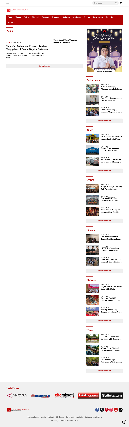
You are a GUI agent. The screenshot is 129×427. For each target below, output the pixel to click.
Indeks (43, 417)
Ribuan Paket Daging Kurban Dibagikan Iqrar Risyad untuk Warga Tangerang (110, 111)
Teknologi (55, 17)
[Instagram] (111, 410)
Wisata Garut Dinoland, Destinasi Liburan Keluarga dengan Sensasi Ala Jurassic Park (111, 349)
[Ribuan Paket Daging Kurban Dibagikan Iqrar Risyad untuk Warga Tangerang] (92, 111)
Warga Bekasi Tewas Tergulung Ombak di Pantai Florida (65, 41)
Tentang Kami (33, 417)
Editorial (109, 17)
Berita (9, 42)
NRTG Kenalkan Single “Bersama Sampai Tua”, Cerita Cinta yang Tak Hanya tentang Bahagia (110, 249)
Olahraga (66, 17)
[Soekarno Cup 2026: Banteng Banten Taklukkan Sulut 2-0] (92, 300)
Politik (26, 17)
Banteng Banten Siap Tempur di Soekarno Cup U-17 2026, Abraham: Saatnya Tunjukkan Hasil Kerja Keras (111, 311)
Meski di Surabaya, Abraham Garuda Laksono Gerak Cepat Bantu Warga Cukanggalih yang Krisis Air (111, 88)
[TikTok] (121, 410)
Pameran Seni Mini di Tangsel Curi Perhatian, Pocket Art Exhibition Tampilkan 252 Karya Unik (111, 238)
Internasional (98, 17)
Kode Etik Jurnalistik (74, 417)
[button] (116, 3)
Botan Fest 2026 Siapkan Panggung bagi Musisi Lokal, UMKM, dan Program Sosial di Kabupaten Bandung (110, 211)
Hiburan (87, 17)
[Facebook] (97, 410)
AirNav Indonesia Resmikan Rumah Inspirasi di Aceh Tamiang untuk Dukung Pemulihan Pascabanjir (111, 138)
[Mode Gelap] (121, 3)
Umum (18, 17)
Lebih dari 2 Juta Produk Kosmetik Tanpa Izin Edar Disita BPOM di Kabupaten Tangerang (111, 261)
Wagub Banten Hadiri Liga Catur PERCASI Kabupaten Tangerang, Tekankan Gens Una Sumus (111, 288)
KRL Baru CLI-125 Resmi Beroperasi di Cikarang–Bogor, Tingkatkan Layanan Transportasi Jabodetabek (111, 161)
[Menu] (8, 3)
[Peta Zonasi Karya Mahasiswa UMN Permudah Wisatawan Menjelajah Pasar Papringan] (92, 361)
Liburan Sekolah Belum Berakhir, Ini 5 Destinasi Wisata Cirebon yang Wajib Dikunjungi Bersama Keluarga (111, 338)
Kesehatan (77, 17)
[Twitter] (102, 410)
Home (10, 17)
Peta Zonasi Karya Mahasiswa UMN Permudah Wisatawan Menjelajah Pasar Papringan (111, 361)
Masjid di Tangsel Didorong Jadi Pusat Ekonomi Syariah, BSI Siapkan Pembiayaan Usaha (111, 188)
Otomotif (45, 17)
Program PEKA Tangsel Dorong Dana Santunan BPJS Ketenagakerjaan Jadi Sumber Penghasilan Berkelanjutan (111, 199)
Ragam (10, 22)
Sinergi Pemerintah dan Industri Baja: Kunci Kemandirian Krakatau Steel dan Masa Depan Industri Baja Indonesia (110, 149)
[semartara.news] (17, 10)
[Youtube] (116, 410)
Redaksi (51, 417)
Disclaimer (60, 417)
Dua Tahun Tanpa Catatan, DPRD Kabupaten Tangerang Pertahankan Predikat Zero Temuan (111, 99)
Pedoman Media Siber (93, 417)
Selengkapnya (44, 66)
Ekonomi (35, 17)
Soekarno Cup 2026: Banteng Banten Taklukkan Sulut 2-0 (111, 299)
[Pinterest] (107, 410)
